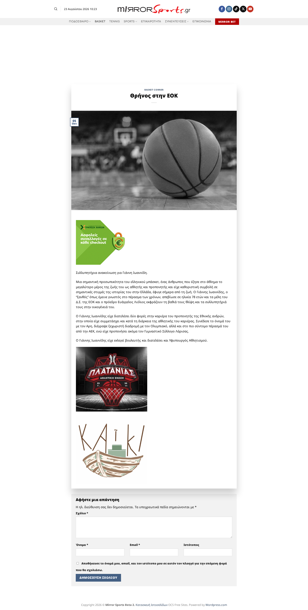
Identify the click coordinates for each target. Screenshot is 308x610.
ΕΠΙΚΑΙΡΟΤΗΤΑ (151, 21)
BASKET (100, 21)
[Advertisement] (154, 52)
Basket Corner (154, 89)
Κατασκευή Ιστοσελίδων (152, 605)
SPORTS (129, 21)
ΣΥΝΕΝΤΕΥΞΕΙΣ (175, 21)
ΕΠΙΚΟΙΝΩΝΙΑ (201, 21)
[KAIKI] (111, 449)
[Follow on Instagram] (229, 9)
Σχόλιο (82, 513)
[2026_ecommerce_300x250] (102, 242)
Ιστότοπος (191, 545)
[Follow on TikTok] (236, 9)
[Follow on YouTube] (250, 9)
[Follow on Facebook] (222, 9)
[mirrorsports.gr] (154, 9)
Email (135, 545)
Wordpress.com (216, 605)
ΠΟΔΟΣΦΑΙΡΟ (78, 21)
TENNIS (114, 21)
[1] (111, 379)
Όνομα (82, 545)
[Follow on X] (243, 9)
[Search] (55, 9)
